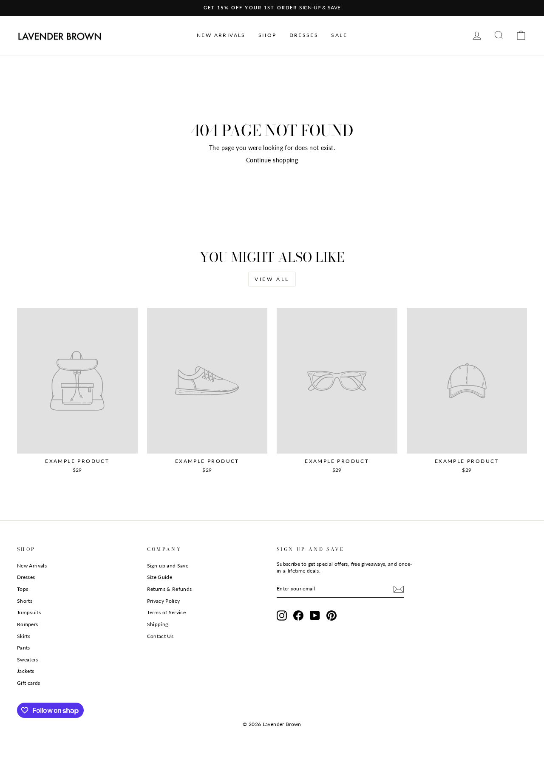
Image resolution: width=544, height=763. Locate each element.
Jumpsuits (29, 612)
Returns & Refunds (169, 589)
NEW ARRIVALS (221, 35)
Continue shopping (272, 160)
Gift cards (28, 683)
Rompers (27, 624)
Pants (23, 647)
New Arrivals (32, 565)
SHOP (267, 35)
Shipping (157, 624)
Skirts (23, 636)
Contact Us (160, 636)
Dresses (26, 577)
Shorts (24, 601)
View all (272, 279)
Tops (22, 589)
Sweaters (27, 659)
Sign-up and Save (168, 565)
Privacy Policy (163, 601)
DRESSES (304, 35)
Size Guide (160, 577)
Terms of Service (166, 612)
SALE (339, 35)
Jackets (25, 671)
